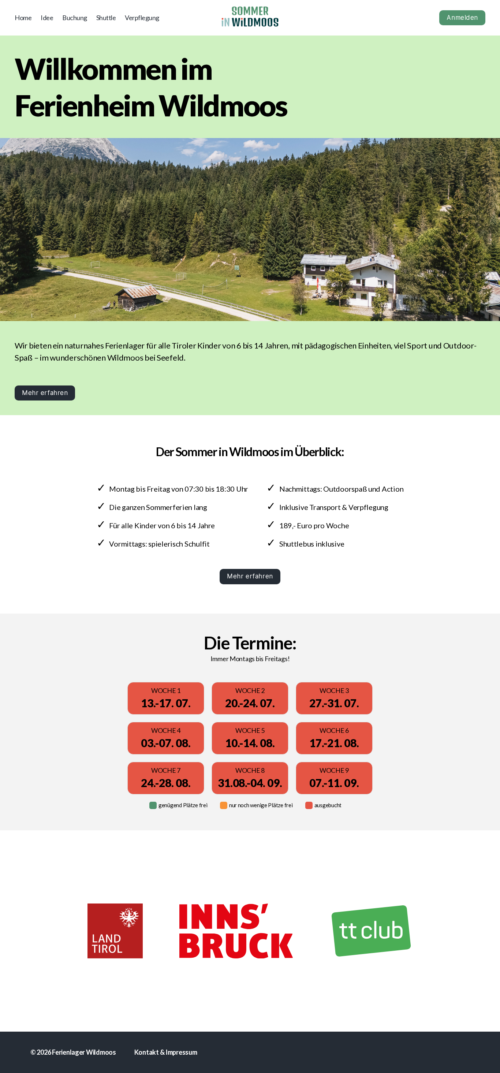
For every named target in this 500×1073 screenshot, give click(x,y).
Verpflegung (142, 18)
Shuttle (106, 18)
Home (23, 18)
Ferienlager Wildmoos (84, 1052)
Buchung (74, 18)
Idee (47, 18)
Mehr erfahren (45, 392)
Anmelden (462, 17)
